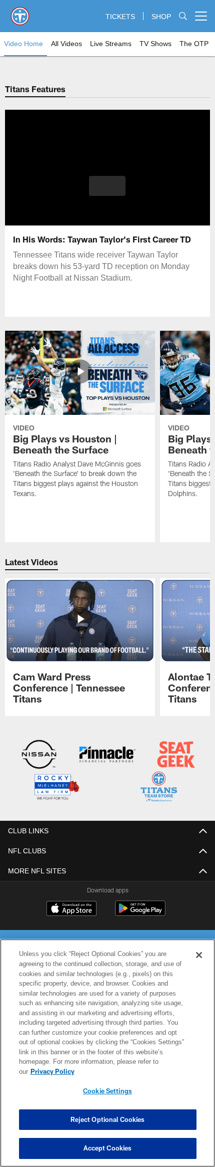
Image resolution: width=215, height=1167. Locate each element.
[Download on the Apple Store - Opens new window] (71, 908)
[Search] (183, 16)
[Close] (199, 965)
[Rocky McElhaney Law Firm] (56, 787)
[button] (107, 186)
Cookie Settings (107, 1091)
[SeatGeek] (176, 755)
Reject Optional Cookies (107, 1119)
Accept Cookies (108, 1148)
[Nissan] (39, 755)
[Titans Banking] (107, 755)
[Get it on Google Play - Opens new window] (140, 912)
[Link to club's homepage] (20, 12)
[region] (107, 1058)
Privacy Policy (130, 1071)
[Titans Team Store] (158, 787)
